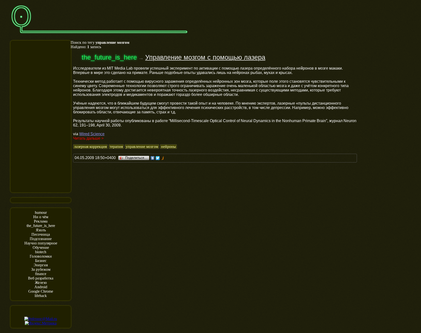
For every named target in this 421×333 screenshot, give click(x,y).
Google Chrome (40, 291)
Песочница (40, 234)
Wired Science (92, 134)
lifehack (41, 296)
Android (40, 287)
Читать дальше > (88, 138)
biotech (40, 252)
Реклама (41, 221)
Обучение (41, 247)
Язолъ (41, 230)
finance (40, 274)
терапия (116, 146)
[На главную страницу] (99, 36)
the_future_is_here (41, 226)
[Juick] (162, 158)
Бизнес (41, 261)
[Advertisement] (40, 116)
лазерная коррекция (90, 146)
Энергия (41, 265)
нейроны (168, 146)
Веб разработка (40, 278)
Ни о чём (40, 217)
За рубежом (40, 269)
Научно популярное (40, 243)
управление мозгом (142, 146)
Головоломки (41, 256)
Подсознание (41, 239)
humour (41, 212)
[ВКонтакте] (152, 158)
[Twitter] (157, 158)
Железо (41, 282)
